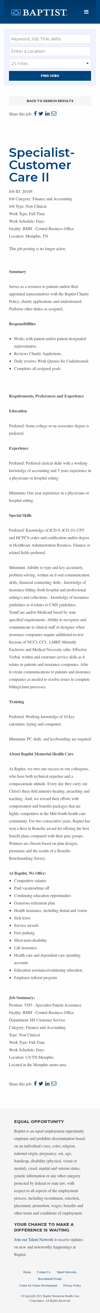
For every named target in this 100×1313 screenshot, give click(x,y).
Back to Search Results (50, 101)
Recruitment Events (50, 1278)
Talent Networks (67, 1272)
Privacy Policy (72, 1285)
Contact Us (44, 1272)
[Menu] (86, 12)
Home (27, 1272)
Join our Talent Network (33, 1239)
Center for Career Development (38, 1285)
